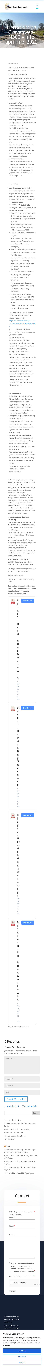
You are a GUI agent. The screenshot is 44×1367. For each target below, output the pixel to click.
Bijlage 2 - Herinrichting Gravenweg (18, 746)
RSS (8, 1146)
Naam (12, 1217)
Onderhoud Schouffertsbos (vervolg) (16, 1129)
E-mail (12, 1226)
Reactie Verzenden (16, 1099)
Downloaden (27, 601)
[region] (22, 1348)
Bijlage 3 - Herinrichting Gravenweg (18, 853)
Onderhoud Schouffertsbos (13, 1133)
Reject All (22, 1362)
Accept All (22, 1351)
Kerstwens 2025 (9, 1139)
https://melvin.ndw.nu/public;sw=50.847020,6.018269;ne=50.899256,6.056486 (22, 323)
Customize (22, 1357)
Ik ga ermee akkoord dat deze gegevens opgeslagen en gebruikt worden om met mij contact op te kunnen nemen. (23, 1267)
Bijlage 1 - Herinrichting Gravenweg (18, 639)
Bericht (11, 1235)
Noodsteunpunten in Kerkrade (14, 1136)
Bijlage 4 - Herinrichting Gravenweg (18, 960)
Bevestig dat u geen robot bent (21, 1276)
